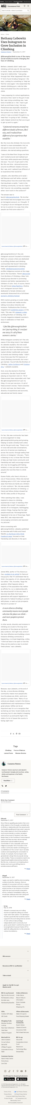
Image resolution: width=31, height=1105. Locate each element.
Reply (28, 869)
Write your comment (8, 800)
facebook (13, 1071)
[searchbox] (15, 10)
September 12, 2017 (7, 820)
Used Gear (4, 1030)
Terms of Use (7, 1091)
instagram (5, 1071)
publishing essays (17, 310)
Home (2, 34)
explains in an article (12, 574)
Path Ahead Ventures (22, 1032)
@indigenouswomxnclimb (15, 269)
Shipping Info (20, 1007)
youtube (21, 1071)
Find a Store (4, 1061)
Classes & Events (21, 1027)
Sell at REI (4, 1044)
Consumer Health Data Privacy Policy (15, 1096)
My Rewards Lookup (7, 997)
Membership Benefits (7, 1002)
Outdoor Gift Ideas (7, 1014)
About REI (19, 1039)
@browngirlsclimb (12, 197)
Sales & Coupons (21, 1014)
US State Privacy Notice (20, 1094)
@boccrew (26, 274)
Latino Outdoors (14, 364)
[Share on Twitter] (14, 734)
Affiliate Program (6, 1047)
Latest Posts (8, 753)
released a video (21, 312)
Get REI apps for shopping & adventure (15, 1076)
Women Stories (20, 753)
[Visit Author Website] (3, 786)
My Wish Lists (5, 1000)
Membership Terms (15, 1100)
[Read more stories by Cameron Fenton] (4, 764)
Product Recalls (8, 1098)
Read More (7, 780)
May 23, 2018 (8, 907)
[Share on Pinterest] (17, 734)
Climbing (8, 750)
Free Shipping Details (22, 1016)
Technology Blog (21, 1049)
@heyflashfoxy (17, 286)
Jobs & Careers (5, 1039)
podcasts (25, 1071)
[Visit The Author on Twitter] (6, 786)
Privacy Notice (7, 1094)
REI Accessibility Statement (15, 1102)
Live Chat (4, 1063)
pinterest (17, 1071)
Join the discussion (6, 802)
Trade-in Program (6, 1032)
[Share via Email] (19, 734)
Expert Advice (20, 1025)
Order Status (20, 995)
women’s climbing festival (10, 296)
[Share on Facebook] (11, 734)
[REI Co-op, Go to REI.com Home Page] (3, 6)
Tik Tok (9, 1071)
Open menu (28, 6)
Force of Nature (19, 750)
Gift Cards (4, 1016)
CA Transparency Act (21, 1098)
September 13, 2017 (8, 877)
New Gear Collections (7, 1028)
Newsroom (19, 1046)
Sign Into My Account (7, 995)
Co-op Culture (5, 1042)
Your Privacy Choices (21, 1091)
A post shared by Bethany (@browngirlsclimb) (12, 246)
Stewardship (20, 1051)
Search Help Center (7, 1058)
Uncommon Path (14, 6)
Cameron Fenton (6, 52)
